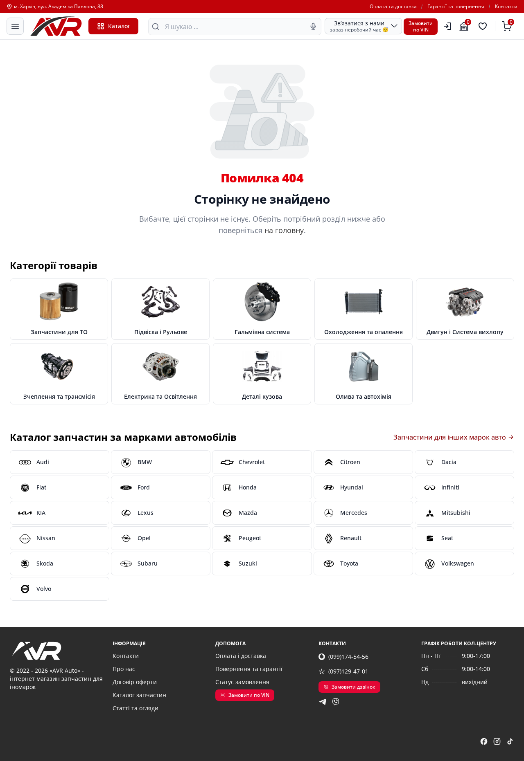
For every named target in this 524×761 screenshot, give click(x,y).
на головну (284, 230)
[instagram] (497, 741)
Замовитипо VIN (421, 26)
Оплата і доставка (240, 656)
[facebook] (484, 741)
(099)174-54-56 (348, 656)
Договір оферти (135, 682)
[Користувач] (447, 26)
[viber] (336, 702)
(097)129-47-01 (348, 671)
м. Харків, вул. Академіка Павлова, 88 (58, 6)
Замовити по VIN (248, 694)
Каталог (119, 26)
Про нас (124, 669)
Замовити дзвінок (353, 686)
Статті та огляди (135, 708)
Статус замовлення (242, 682)
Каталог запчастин (139, 695)
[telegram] (322, 702)
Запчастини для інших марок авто (449, 437)
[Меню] (15, 26)
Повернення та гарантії (248, 669)
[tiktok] (510, 741)
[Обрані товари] (483, 26)
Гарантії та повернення (455, 6)
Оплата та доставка (393, 6)
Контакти (506, 6)
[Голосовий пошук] (313, 26)
